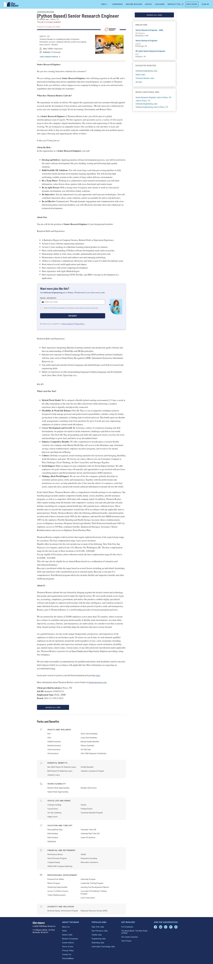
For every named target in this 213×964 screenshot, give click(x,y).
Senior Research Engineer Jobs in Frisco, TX (153, 97)
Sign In (205, 4)
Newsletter (174, 4)
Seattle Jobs (97, 934)
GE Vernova (140, 33)
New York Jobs (98, 926)
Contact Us (66, 954)
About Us (66, 926)
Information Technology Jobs (103, 946)
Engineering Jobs (99, 938)
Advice (148, 4)
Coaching (160, 4)
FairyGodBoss (68, 958)
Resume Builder (134, 4)
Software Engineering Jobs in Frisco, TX (152, 107)
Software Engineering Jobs (146, 104)
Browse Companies (70, 938)
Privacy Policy (79, 324)
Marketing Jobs (98, 942)
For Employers (127, 926)
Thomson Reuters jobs (145, 78)
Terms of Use (67, 946)
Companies (117, 4)
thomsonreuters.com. (98, 682)
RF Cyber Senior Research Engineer (150, 51)
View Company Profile (49, 57)
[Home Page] (11, 5)
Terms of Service (67, 324)
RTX (137, 54)
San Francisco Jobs (100, 930)
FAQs (64, 930)
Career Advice (68, 942)
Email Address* (48, 298)
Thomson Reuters (45, 12)
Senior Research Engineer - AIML (149, 30)
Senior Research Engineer (146, 41)
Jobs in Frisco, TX (143, 100)
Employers (191, 4)
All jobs (139, 82)
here (53, 668)
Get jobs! (72, 316)
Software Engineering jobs (146, 71)
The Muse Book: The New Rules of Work (134, 931)
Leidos (138, 43)
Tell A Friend (126, 940)
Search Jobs (67, 934)
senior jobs (140, 74)
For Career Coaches (129, 936)
